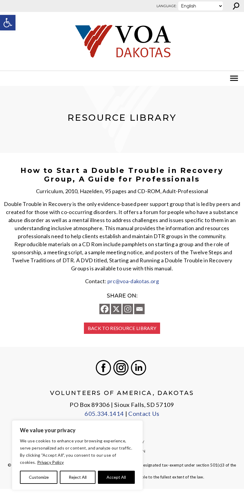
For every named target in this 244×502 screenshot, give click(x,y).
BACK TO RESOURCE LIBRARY (122, 328)
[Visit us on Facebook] (103, 367)
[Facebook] (104, 309)
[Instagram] (128, 309)
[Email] (139, 309)
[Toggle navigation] (8, 78)
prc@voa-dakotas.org (133, 281)
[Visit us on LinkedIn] (138, 367)
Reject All (78, 477)
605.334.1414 (104, 413)
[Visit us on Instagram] (121, 367)
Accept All (116, 477)
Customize (39, 477)
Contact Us (143, 413)
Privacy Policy (50, 462)
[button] (7, 22)
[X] (116, 309)
